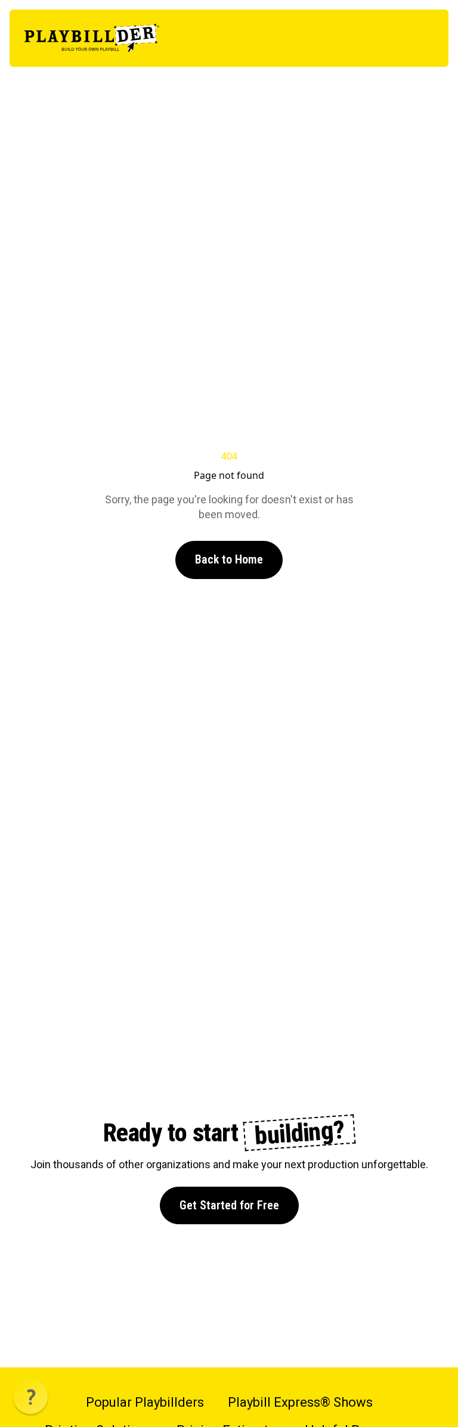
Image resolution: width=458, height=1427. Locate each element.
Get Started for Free (229, 1205)
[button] (30, 1396)
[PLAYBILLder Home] (91, 38)
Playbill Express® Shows (300, 1402)
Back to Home (229, 559)
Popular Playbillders (145, 1402)
